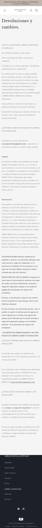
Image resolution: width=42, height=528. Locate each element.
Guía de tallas (9, 468)
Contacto (8, 478)
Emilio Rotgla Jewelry (19, 523)
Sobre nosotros (10, 473)
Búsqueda (8, 462)
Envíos (7, 483)
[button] (4, 10)
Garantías (8, 494)
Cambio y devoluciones (13, 489)
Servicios (8, 499)
